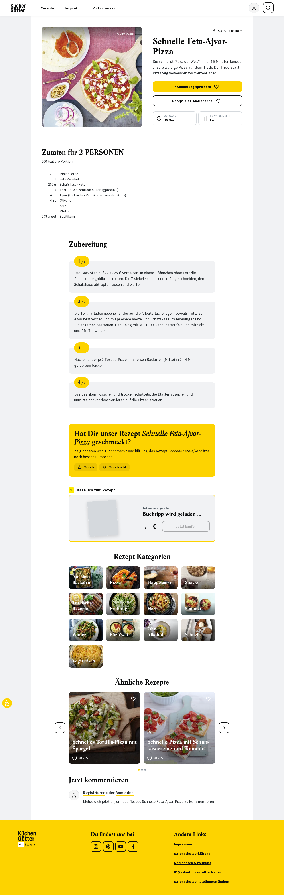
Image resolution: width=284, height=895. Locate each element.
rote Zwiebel (69, 179)
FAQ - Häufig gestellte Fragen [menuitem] (198, 872)
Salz (63, 205)
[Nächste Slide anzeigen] (224, 727)
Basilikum (67, 216)
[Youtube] (120, 846)
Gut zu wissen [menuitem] (104, 8)
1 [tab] (139, 770)
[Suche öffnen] (268, 7)
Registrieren (94, 792)
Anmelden (125, 792)
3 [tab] (145, 770)
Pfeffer (65, 211)
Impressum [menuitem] (183, 844)
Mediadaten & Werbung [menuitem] (192, 863)
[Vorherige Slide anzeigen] (60, 727)
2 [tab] (142, 770)
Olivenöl (66, 200)
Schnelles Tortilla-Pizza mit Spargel (104, 745)
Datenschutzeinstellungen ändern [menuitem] (201, 881)
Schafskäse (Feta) (73, 184)
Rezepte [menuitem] (47, 8)
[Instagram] (96, 846)
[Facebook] (133, 846)
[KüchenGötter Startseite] (18, 8)
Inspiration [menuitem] (74, 8)
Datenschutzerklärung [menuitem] (192, 853)
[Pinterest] (108, 846)
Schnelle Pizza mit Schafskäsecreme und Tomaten (178, 745)
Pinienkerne (69, 173)
